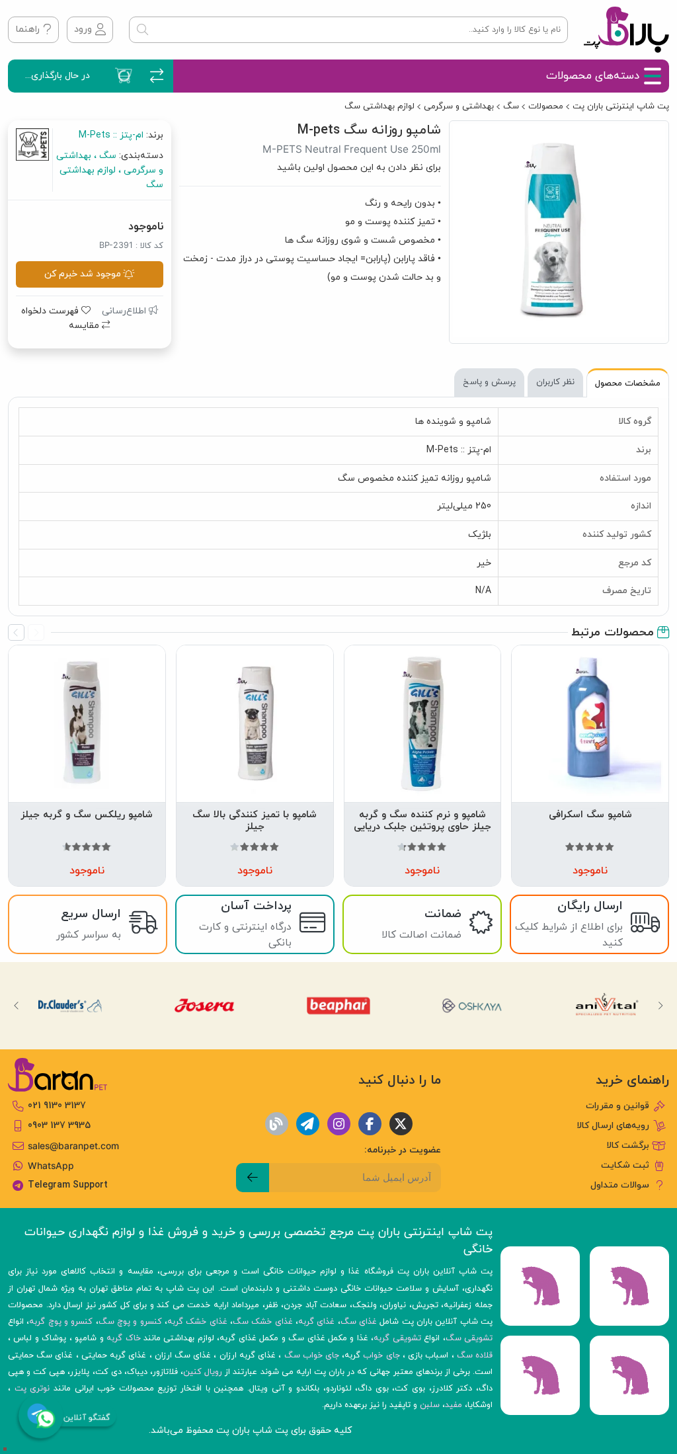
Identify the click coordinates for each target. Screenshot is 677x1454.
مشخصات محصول (627, 383)
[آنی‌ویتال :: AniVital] (607, 1005)
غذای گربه (316, 1322)
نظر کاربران (555, 382)
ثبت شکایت (625, 1165)
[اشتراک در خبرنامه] (252, 1177)
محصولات (545, 106)
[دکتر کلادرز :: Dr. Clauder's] (70, 1005)
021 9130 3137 (57, 1106)
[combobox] (348, 30)
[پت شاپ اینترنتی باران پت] (626, 30)
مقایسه (85, 325)
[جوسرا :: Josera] (204, 1005)
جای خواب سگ (311, 1355)
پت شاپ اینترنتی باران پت (621, 106)
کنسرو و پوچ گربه (61, 1322)
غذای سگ (358, 1322)
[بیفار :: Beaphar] (338, 1005)
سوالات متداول (619, 1185)
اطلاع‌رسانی (125, 311)
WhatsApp (51, 1165)
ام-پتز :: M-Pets (111, 135)
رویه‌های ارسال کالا (613, 1125)
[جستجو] (142, 29)
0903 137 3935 (59, 1125)
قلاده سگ (475, 1355)
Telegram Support (68, 1185)
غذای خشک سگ (263, 1322)
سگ (511, 106)
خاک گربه (123, 1338)
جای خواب (381, 1355)
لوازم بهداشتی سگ (379, 106)
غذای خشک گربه (197, 1322)
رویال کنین (202, 1372)
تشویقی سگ (469, 1338)
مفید (453, 1405)
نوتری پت (32, 1388)
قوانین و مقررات (617, 1106)
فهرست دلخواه (51, 311)
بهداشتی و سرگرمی (459, 106)
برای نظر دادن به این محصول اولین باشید (359, 167)
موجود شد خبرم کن (82, 274)
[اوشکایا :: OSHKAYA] (473, 1005)
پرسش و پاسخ (489, 382)
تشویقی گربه (397, 1338)
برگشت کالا (627, 1145)
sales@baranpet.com (73, 1146)
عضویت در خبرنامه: (402, 1150)
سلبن (430, 1405)
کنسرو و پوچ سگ (130, 1322)
